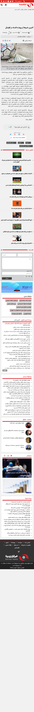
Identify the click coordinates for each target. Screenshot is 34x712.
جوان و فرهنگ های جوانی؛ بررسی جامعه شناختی (19, 517)
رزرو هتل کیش (11, 304)
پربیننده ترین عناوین (26, 320)
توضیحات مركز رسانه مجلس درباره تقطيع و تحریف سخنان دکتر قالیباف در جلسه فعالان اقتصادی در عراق (16, 393)
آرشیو (4, 370)
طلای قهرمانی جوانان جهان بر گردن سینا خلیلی (23, 9)
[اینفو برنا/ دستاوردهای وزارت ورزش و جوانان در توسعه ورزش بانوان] (17, 468)
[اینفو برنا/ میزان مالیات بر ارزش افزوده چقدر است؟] (17, 488)
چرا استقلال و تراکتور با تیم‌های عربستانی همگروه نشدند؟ (17, 519)
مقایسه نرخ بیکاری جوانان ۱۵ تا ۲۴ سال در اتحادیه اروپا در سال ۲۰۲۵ (17, 526)
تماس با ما (27, 542)
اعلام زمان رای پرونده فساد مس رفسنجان (21, 243)
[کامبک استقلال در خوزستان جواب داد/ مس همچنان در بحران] (17, 168)
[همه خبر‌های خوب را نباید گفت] (28, 425)
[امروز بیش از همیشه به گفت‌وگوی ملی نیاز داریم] (28, 433)
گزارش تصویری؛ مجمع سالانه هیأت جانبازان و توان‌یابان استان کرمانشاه (17, 324)
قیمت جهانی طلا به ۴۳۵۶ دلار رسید (22, 408)
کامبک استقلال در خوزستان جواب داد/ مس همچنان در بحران (16, 174)
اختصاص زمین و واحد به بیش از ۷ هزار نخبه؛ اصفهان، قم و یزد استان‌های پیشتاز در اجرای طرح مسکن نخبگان (16, 387)
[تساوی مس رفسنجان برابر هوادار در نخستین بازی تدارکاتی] (17, 226)
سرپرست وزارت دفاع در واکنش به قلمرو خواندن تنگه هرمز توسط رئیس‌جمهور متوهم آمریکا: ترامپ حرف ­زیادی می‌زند (16, 383)
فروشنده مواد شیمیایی (24, 304)
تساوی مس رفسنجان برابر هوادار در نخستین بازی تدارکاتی (17, 232)
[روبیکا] (13, 1)
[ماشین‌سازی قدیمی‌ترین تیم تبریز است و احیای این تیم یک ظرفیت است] (17, 155)
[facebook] (3, 40)
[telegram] (5, 40)
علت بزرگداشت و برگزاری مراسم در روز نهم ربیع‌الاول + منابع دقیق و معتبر (17, 399)
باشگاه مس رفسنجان (25, 146)
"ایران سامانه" (13, 568)
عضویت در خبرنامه (26, 545)
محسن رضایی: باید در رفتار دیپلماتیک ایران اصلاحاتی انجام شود (16, 344)
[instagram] (4, 456)
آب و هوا (16, 545)
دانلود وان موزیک (17, 314)
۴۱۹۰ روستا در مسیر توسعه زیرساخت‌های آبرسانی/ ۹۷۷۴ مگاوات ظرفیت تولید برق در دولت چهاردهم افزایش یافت (17, 522)
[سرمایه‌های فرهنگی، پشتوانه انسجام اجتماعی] (28, 440)
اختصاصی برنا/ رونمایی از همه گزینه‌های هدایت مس (19, 185)
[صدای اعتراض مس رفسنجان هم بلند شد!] (17, 203)
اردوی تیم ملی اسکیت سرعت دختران (21, 327)
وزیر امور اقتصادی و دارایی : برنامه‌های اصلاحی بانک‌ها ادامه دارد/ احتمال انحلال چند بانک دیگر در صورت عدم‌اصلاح (17, 360)
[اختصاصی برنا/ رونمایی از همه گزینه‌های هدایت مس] (17, 180)
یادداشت (29, 420)
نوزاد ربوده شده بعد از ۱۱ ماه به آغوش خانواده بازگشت (17, 404)
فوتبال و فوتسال (21, 36)
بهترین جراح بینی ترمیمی (24, 307)
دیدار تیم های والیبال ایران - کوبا (22, 356)
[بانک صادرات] (17, 287)
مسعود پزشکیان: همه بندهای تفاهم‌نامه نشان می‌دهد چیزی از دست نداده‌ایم (17, 347)
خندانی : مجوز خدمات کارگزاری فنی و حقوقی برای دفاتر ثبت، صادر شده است (17, 340)
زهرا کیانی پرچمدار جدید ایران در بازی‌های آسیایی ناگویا (17, 410)
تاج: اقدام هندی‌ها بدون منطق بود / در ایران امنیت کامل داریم (16, 220)
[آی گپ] (1, 1)
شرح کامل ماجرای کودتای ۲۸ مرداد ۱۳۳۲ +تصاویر (18, 412)
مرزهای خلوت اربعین (12, 300)
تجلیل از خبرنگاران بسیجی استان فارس (21, 350)
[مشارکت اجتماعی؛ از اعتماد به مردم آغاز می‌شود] (28, 448)
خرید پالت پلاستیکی (25, 300)
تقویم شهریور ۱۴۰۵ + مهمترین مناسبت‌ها (20, 508)
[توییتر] (10, 1)
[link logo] (26, 5)
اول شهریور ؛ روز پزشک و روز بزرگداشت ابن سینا (19, 390)
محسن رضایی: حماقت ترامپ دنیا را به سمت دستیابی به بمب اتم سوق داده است (17, 332)
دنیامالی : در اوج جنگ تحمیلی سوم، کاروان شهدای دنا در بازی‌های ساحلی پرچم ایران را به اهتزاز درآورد (17, 510)
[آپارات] (4, 1)
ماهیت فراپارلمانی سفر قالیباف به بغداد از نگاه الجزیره (17, 406)
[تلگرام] (8, 1)
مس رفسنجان (10, 143)
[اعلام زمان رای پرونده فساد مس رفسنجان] (17, 238)
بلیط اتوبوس (27, 314)
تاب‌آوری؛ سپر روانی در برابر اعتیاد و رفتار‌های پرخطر (18, 533)
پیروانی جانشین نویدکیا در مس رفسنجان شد (21, 197)
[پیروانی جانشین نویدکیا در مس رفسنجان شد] (17, 192)
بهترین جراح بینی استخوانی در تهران (20, 310)
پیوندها (13, 542)
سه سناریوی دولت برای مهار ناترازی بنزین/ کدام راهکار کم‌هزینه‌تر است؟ (18, 505)
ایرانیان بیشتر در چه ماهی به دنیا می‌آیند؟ (20, 502)
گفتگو (24, 420)
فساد (27, 143)
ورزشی (28, 36)
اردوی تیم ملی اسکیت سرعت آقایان (22, 329)
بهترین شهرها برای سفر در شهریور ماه (21, 380)
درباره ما (20, 542)
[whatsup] (7, 40)
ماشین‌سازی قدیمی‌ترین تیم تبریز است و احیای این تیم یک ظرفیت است (16, 161)
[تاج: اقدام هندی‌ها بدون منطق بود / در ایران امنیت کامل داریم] (17, 215)
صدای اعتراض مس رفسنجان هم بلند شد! (21, 208)
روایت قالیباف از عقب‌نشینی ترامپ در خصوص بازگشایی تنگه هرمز (17, 530)
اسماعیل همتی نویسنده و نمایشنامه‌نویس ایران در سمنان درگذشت (16, 336)
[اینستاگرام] (6, 1)
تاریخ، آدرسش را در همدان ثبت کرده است (20, 396)
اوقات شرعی (8, 545)
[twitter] (10, 40)
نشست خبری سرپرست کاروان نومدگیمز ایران (19, 366)
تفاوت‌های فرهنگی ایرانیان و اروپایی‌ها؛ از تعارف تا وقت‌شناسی (19, 514)
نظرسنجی (17, 548)
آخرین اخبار (17, 320)
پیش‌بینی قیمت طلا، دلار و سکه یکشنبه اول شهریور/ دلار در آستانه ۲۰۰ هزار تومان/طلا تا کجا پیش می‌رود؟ (16, 353)
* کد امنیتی (29, 271)
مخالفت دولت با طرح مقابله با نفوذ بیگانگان (20, 402)
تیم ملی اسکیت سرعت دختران (23, 364)
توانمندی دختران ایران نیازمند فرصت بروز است (19, 535)
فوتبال (19, 143)
